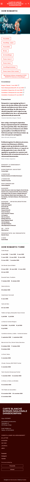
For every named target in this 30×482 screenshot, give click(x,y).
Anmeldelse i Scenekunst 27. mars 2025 (11, 95)
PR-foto (5, 51)
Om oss (4, 443)
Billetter (4, 438)
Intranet (12, 469)
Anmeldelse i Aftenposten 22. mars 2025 (11, 92)
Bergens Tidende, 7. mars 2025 (9, 85)
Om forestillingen (7, 55)
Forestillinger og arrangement (13, 435)
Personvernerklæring (6, 462)
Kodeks (24, 479)
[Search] (28, 3)
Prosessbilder (6, 46)
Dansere (4, 440)
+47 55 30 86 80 (10, 430)
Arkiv (3, 448)
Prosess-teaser (7, 63)
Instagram (4, 456)
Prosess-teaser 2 (7, 59)
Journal (4, 445)
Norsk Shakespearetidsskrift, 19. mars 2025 (12, 87)
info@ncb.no (8, 428)
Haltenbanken (13, 479)
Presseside (12, 466)
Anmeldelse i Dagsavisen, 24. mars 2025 (11, 90)
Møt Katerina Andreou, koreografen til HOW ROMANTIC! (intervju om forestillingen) (15, 76)
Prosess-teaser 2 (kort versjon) (11, 71)
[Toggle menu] (2, 3)
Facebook (3, 453)
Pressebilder (6, 38)
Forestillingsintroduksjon (9, 67)
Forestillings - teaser (8, 42)
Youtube (3, 458)
